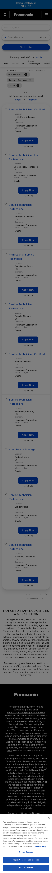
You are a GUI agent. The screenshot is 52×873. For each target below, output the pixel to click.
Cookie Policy (40, 846)
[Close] (49, 818)
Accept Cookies (26, 868)
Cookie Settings (26, 852)
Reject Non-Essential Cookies (26, 860)
